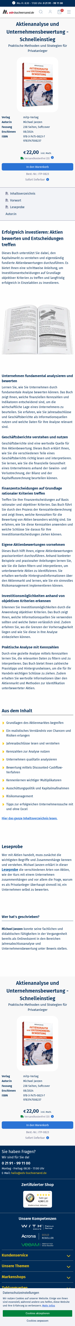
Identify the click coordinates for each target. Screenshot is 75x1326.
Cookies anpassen (37, 1320)
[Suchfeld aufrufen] (42, 12)
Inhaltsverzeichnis (22, 193)
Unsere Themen (15, 1266)
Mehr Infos (48, 1305)
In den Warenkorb (37, 167)
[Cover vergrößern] (37, 85)
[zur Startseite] (17, 12)
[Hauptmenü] (70, 12)
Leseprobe (17, 207)
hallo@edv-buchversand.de (29, 1173)
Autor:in (11, 214)
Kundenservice (15, 1255)
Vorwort (15, 200)
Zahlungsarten (15, 1287)
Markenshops (14, 1276)
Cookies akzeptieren (38, 1313)
